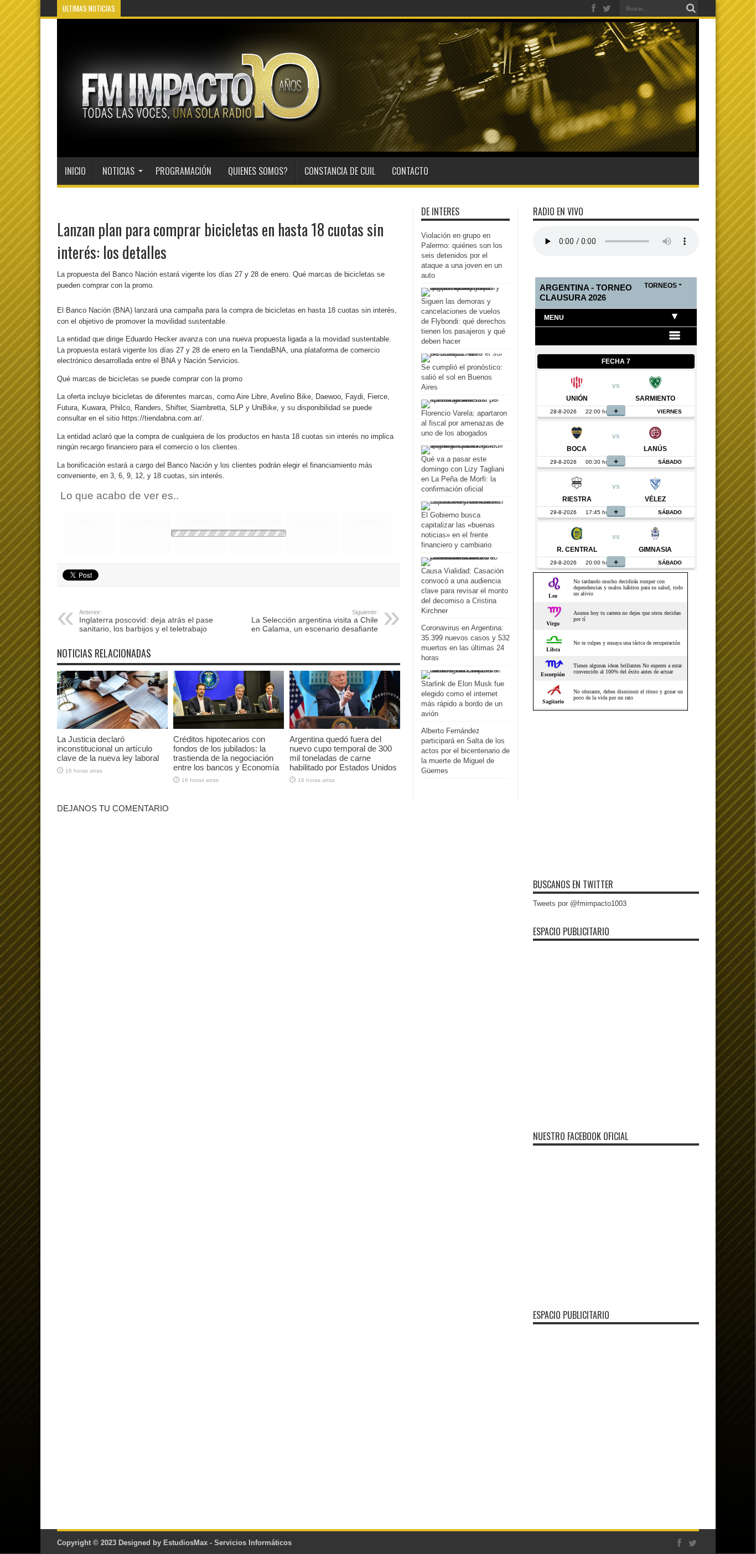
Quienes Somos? (258, 171)
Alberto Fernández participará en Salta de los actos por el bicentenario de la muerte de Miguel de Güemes (465, 751)
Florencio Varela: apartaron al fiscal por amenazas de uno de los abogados (464, 423)
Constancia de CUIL (339, 171)
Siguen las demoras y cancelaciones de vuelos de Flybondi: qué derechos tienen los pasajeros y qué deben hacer (463, 321)
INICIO (75, 171)
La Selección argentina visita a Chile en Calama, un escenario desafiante (314, 621)
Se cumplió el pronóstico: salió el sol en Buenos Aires (462, 377)
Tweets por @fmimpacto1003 (579, 903)
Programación (183, 171)
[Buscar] (690, 8)
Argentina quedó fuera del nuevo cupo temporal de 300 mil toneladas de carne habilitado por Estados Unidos (343, 753)
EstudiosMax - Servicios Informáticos (227, 1543)
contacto (410, 171)
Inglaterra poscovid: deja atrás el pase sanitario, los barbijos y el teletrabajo (146, 621)
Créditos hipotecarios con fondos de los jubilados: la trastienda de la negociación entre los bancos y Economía (226, 753)
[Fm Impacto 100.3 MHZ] (197, 129)
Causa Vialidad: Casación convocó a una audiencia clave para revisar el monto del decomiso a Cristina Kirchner (464, 591)
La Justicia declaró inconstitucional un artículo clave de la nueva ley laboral (108, 748)
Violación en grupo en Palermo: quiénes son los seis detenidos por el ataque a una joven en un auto (462, 255)
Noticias (118, 171)
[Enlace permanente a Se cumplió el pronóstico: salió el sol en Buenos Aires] (462, 353)
